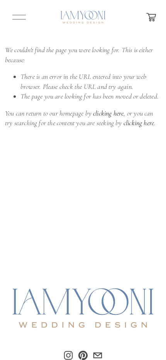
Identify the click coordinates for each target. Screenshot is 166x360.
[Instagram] (68, 355)
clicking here (108, 113)
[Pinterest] (83, 355)
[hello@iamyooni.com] (97, 355)
